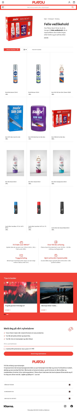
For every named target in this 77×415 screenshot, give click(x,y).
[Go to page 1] (5, 314)
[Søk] (72, 7)
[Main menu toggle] (3, 7)
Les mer (46, 37)
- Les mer (37, 375)
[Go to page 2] (7, 314)
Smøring (57, 19)
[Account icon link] (69, 2)
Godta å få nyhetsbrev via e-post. (20, 349)
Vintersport (51, 19)
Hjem (45, 19)
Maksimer (46, 410)
